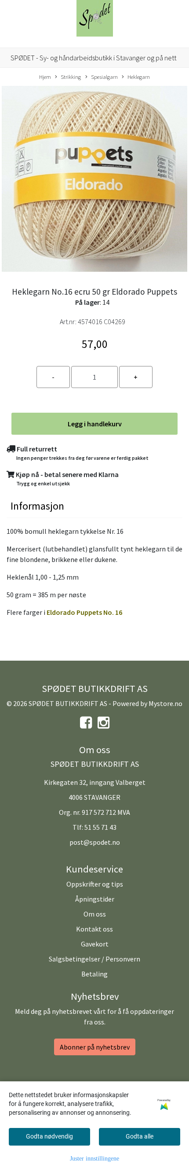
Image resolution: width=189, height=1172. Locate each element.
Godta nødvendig (49, 1136)
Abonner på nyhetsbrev (95, 1047)
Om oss (95, 914)
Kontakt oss (94, 928)
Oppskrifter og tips (94, 884)
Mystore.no (165, 703)
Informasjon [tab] (37, 506)
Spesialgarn (104, 76)
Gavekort (95, 943)
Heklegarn (138, 76)
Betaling (94, 973)
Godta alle (139, 1136)
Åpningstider (94, 899)
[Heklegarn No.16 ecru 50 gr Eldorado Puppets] (94, 180)
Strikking (71, 76)
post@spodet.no (94, 842)
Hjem (45, 76)
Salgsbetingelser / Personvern (94, 958)
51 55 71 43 (100, 827)
